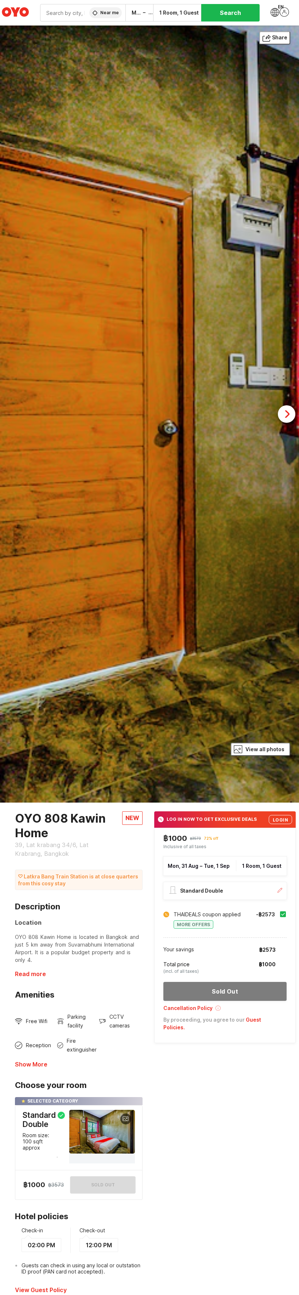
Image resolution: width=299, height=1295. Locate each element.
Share (279, 37)
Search (230, 12)
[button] (225, 1010)
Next (286, 414)
